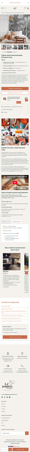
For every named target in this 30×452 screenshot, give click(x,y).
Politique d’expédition (15, 443)
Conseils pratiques (5, 418)
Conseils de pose (16, 221)
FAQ (2, 422)
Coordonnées (21, 439)
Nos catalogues (4, 420)
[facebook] (2, 397)
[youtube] (9, 397)
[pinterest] (7, 397)
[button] (3, 47)
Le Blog (3, 411)
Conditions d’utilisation (21, 441)
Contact (3, 408)
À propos (3, 406)
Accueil (3, 12)
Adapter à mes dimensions (15, 88)
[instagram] (4, 397)
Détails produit (6, 221)
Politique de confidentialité (11, 439)
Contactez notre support (15, 337)
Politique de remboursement (10, 441)
